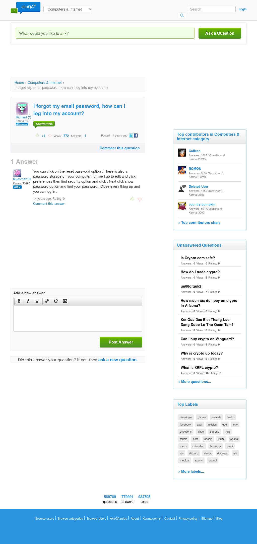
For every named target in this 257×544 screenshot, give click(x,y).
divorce (193, 453)
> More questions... (194, 381)
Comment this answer (49, 203)
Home (19, 82)
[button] (19, 301)
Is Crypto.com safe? (198, 257)
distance (222, 453)
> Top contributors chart (199, 222)
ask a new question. (118, 360)
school (213, 460)
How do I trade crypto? (200, 271)
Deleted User (198, 186)
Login (242, 9)
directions (186, 431)
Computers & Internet (45, 82)
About (135, 518)
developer (186, 417)
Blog (219, 518)
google (208, 439)
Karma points (152, 518)
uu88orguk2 (191, 286)
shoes (234, 439)
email (230, 446)
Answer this (44, 123)
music (183, 439)
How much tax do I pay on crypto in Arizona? (209, 303)
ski (181, 453)
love (235, 424)
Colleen (195, 150)
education (198, 446)
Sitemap (207, 518)
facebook (185, 424)
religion (212, 424)
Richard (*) (23, 117)
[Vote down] (50, 135)
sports (199, 460)
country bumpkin (202, 204)
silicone (214, 431)
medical (184, 460)
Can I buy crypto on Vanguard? (207, 338)
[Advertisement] (102, 65)
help (227, 431)
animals (216, 417)
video (221, 439)
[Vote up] (37, 135)
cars (196, 439)
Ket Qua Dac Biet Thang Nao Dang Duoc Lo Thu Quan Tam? (207, 322)
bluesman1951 (23, 178)
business (215, 446)
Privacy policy (188, 518)
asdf (199, 424)
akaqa (208, 453)
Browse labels (96, 518)
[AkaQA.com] (25, 7)
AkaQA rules (118, 518)
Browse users (44, 518)
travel (201, 431)
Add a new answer (29, 292)
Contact (169, 518)
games (202, 417)
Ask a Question (219, 33)
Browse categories (70, 518)
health (230, 417)
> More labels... (191, 471)
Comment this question (120, 147)
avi (235, 453)
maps (183, 446)
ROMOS (195, 168)
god (224, 424)
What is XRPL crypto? (199, 367)
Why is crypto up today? (202, 353)
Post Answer (121, 342)
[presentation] (19, 301)
